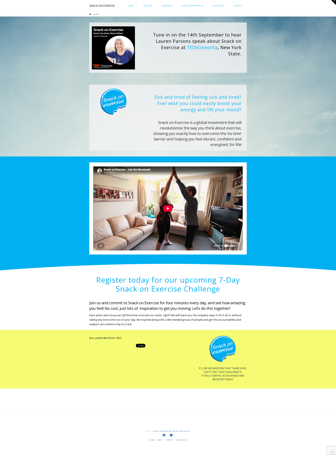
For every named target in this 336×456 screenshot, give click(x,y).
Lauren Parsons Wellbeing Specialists (171, 431)
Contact (169, 440)
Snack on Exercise (102, 5)
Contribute (181, 440)
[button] (333, 2)
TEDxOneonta (202, 47)
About (160, 440)
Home (151, 440)
